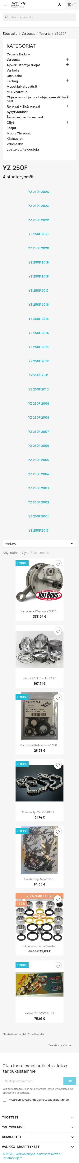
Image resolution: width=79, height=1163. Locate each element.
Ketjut (11, 128)
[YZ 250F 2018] (38, 271)
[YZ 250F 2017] (38, 285)
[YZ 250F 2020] (38, 243)
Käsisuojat (15, 139)
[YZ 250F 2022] (38, 215)
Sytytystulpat (17, 112)
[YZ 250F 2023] (38, 201)
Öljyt (10, 123)
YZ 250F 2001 (38, 516)
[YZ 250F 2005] (38, 455)
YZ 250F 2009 (38, 403)
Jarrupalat (14, 76)
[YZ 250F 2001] (38, 511)
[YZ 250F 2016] (38, 299)
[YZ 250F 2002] (38, 497)
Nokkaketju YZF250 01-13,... (39, 812)
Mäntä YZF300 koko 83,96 (39, 678)
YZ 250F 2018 (39, 276)
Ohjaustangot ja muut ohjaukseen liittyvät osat (38, 99)
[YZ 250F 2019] (38, 257)
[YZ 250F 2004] (38, 469)
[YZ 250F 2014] (38, 328)
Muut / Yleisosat (19, 133)
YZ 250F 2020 (38, 248)
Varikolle (13, 70)
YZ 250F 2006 (38, 446)
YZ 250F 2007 (38, 432)
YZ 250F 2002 (38, 502)
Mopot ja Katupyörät (22, 87)
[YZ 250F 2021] (38, 229)
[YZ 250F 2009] (38, 398)
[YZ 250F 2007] (38, 427)
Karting (12, 81)
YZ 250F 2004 (38, 474)
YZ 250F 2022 (38, 220)
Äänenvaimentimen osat (25, 117)
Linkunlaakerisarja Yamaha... (39, 946)
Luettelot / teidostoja (23, 149)
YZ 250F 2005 (38, 460)
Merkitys (39, 543)
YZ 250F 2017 (39, 290)
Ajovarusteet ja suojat (23, 65)
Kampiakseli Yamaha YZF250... (39, 611)
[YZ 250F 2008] (38, 412)
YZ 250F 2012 (39, 361)
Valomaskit (15, 144)
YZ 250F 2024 (38, 192)
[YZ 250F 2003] (38, 483)
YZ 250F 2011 (38, 375)
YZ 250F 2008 (38, 417)
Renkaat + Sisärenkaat (23, 107)
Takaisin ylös (60, 1045)
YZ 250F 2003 (38, 488)
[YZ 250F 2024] (38, 187)
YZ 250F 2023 (38, 206)
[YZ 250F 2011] (38, 370)
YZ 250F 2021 (39, 234)
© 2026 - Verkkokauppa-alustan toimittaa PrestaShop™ (31, 1156)
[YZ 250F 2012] (38, 356)
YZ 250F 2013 (39, 347)
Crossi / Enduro (18, 54)
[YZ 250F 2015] (38, 314)
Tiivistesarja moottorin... (39, 879)
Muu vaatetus (17, 92)
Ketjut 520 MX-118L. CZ (39, 1013)
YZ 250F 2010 (38, 389)
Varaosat (13, 60)
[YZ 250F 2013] (38, 342)
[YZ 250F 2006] (38, 441)
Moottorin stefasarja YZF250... (39, 745)
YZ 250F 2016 (39, 304)
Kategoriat (21, 46)
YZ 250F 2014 (39, 333)
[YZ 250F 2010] (38, 384)
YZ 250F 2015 (39, 319)
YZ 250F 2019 (39, 262)
